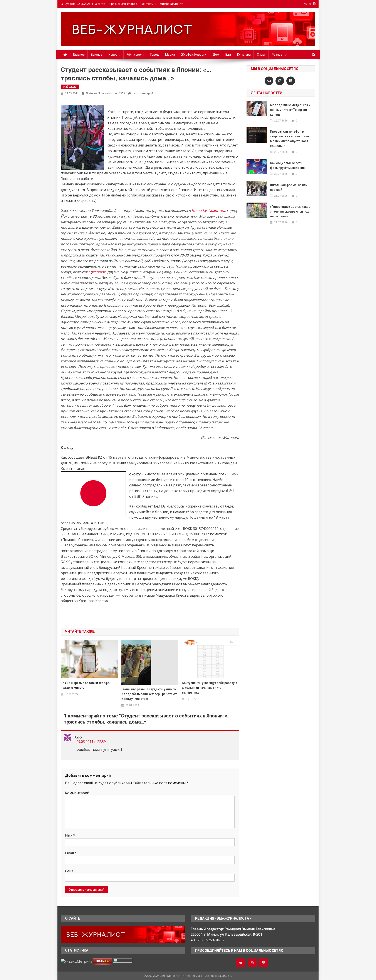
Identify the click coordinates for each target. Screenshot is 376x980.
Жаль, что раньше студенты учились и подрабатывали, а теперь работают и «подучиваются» (149, 693)
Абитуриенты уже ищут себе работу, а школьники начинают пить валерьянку (210, 687)
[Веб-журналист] (123, 934)
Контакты (147, 4)
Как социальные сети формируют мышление (287, 165)
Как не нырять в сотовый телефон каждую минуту (86, 685)
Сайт (69, 871)
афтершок (97, 272)
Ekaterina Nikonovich (99, 93)
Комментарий (77, 792)
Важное (96, 54)
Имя (70, 835)
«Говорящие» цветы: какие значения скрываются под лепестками (290, 211)
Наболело (70, 86)
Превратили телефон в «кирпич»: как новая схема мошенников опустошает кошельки (290, 139)
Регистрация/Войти (170, 4)
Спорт (261, 54)
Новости (115, 54)
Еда (228, 54)
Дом (216, 54)
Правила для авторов (123, 4)
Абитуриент (135, 54)
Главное (79, 54)
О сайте (100, 4)
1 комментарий (142, 93)
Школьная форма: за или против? (288, 187)
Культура (244, 54)
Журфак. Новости (193, 54)
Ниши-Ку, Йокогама (208, 210)
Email (71, 853)
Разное (277, 54)
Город (154, 54)
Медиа (170, 54)
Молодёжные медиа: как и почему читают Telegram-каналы (290, 109)
